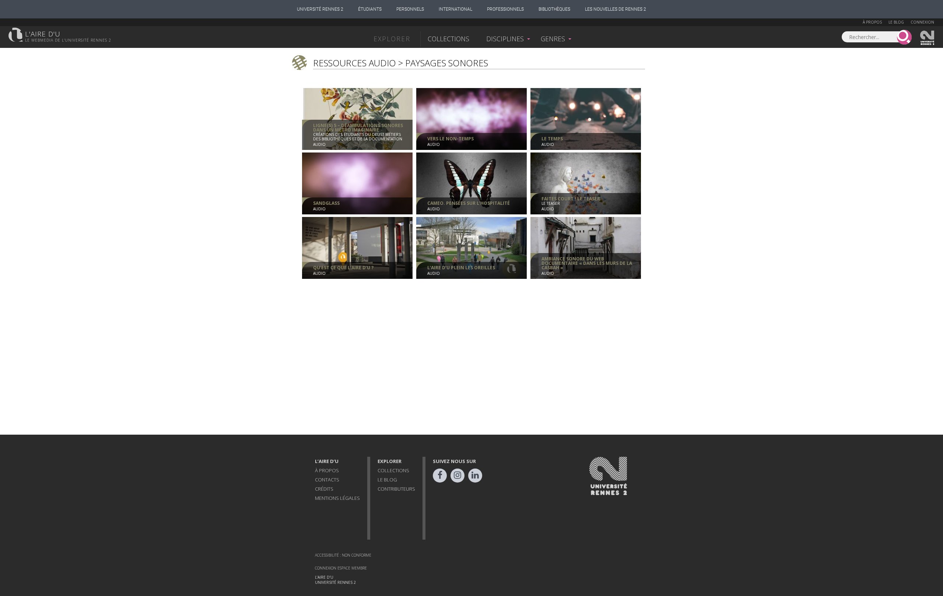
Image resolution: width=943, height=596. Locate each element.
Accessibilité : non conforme (343, 555)
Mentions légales (337, 498)
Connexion (922, 22)
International (455, 9)
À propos (872, 22)
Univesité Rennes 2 (927, 38)
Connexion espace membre (341, 568)
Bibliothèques (554, 9)
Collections (448, 38)
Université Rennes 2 (320, 9)
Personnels (410, 9)
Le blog (896, 22)
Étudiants (370, 9)
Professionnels (505, 9)
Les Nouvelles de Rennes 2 (615, 9)
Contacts (327, 479)
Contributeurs (396, 488)
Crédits (324, 488)
